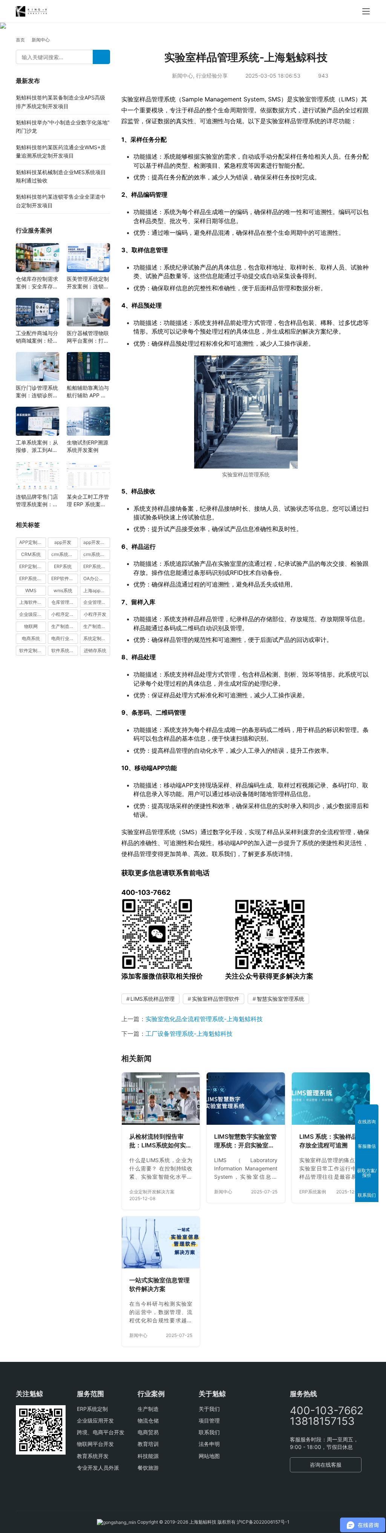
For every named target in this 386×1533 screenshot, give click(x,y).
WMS (31, 590)
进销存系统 (95, 650)
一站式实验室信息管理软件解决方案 (159, 1284)
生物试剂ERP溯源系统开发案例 (87, 446)
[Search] (101, 57)
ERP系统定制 (92, 1409)
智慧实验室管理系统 (280, 998)
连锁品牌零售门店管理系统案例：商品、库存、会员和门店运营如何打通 (37, 500)
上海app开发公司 (96, 590)
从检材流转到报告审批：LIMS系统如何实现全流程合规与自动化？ (160, 1141)
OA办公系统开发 (96, 578)
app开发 (62, 542)
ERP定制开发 (32, 566)
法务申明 (209, 1444)
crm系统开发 (96, 554)
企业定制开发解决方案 (152, 1192)
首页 (20, 40)
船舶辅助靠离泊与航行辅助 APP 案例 (88, 391)
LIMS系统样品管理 (152, 998)
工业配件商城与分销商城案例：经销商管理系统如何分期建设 (37, 337)
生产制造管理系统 (64, 626)
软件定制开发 (32, 650)
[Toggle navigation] (366, 11)
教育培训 (148, 1444)
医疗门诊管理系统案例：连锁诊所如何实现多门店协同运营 (37, 391)
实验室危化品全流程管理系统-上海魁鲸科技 (204, 1019)
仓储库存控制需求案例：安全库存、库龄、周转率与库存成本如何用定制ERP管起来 (37, 283)
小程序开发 (95, 614)
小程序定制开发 (64, 614)
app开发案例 (96, 542)
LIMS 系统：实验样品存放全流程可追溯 (328, 1141)
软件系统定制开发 (64, 650)
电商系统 (31, 638)
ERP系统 (63, 566)
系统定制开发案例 (96, 638)
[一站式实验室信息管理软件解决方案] (161, 1242)
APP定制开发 (32, 542)
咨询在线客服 (326, 1464)
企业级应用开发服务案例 (32, 614)
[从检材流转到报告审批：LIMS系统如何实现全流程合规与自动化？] (161, 1098)
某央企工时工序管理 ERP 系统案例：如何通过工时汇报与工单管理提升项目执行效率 (88, 500)
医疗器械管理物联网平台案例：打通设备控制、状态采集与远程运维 (88, 337)
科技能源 (148, 1456)
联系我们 (209, 1432)
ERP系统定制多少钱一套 (96, 566)
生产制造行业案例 (96, 626)
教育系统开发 (93, 1456)
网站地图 (209, 1456)
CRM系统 (31, 554)
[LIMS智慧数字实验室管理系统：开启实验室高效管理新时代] (246, 1098)
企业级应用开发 (95, 1420)
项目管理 (209, 1420)
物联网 (31, 626)
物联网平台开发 (95, 1444)
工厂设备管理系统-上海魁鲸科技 (189, 1033)
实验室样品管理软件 (215, 998)
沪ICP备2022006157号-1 (263, 1522)
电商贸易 (148, 1432)
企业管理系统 (96, 602)
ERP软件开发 (64, 578)
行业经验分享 (212, 75)
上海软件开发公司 (32, 602)
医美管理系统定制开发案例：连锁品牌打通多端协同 (88, 283)
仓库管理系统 (64, 602)
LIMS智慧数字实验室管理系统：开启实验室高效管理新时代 (245, 1141)
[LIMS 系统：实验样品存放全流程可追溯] (331, 1098)
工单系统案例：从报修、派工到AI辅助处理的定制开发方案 (37, 446)
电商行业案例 (64, 638)
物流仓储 (148, 1420)
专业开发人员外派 (98, 1467)
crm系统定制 (64, 554)
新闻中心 (182, 75)
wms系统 (63, 590)
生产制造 (148, 1409)
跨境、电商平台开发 (100, 1432)
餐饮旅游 (148, 1467)
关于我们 (209, 1409)
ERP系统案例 (312, 1192)
